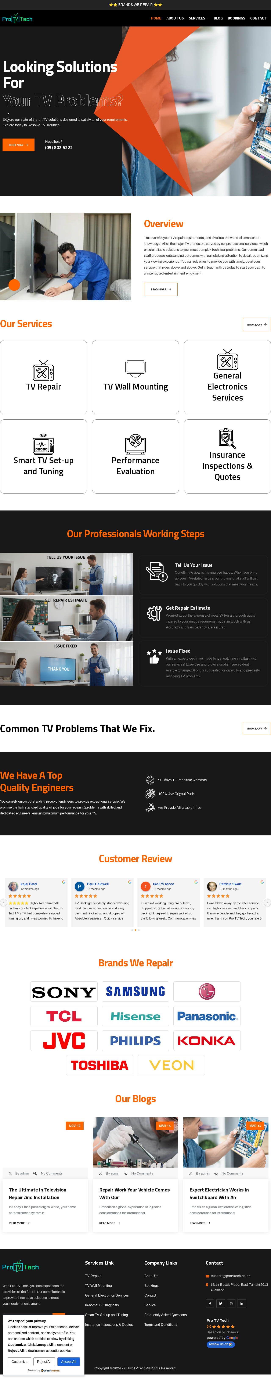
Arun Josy (161, 884)
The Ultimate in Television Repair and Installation (37, 1193)
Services (197, 18)
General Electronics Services (107, 1295)
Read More (158, 289)
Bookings (236, 18)
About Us (175, 18)
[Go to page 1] (135, 930)
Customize (19, 1361)
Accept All (68, 1361)
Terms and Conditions (160, 1324)
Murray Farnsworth (102, 884)
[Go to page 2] (139, 930)
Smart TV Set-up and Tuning (106, 1315)
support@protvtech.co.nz (230, 1276)
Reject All (44, 1361)
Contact (258, 18)
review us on (218, 1344)
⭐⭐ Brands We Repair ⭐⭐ (135, 5)
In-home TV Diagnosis (102, 1305)
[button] (8, 113)
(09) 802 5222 (59, 147)
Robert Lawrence (34, 884)
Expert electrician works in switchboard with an (219, 1193)
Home (156, 18)
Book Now (16, 145)
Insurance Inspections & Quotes (109, 1324)
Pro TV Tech (218, 1320)
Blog (218, 18)
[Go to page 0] (132, 930)
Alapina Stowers (232, 884)
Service (150, 1305)
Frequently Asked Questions (165, 1315)
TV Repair (93, 1276)
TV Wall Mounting (98, 1285)
